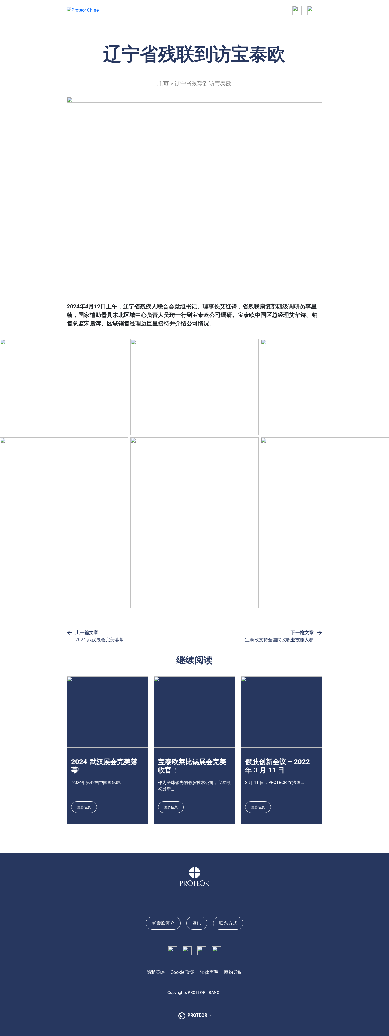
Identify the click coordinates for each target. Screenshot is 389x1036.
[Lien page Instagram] (201, 950)
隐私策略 (156, 972)
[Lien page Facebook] (172, 950)
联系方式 (228, 923)
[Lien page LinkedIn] (187, 950)
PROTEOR (197, 1015)
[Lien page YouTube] (216, 950)
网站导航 (233, 972)
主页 (163, 83)
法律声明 (209, 972)
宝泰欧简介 (163, 923)
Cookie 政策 (183, 972)
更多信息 (84, 807)
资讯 (196, 923)
